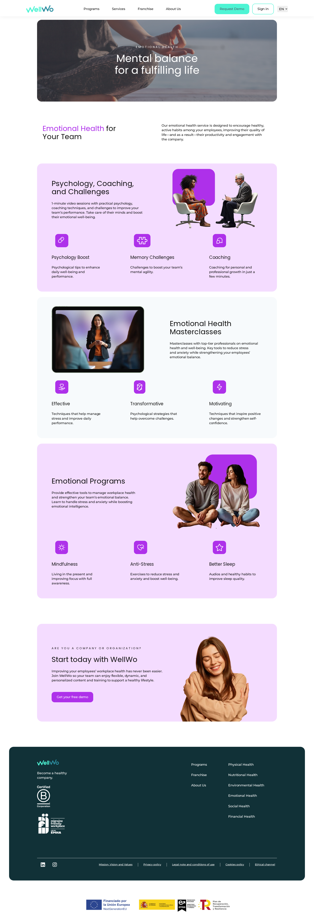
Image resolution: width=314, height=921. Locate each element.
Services (118, 9)
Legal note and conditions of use (193, 864)
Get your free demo (72, 697)
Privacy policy (152, 864)
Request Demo (232, 9)
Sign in (263, 9)
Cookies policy (235, 864)
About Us (173, 9)
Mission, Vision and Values (115, 864)
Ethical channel (265, 864)
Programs (91, 9)
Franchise (145, 9)
